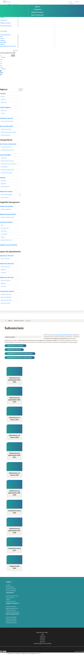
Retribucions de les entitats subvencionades (19, 357)
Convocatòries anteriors (11, 622)
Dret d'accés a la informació (12, 595)
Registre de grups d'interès (12, 608)
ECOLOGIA (42, 639)
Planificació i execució (11, 588)
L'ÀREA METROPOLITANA (42, 632)
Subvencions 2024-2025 (11, 619)
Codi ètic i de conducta (11, 606)
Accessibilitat (77, 655)
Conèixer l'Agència (10, 587)
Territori (2, 38)
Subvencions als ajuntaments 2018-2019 (14, 493)
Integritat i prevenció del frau (12, 612)
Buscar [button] (71, 1)
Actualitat (8, 585)
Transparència (3, 20)
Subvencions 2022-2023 (11, 620)
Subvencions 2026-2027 (11, 617)
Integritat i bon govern (5, 23)
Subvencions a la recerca (14, 349)
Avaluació (8, 599)
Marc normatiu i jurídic (11, 590)
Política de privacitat (79, 659)
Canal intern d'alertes (11, 610)
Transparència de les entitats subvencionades (19, 353)
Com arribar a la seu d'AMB (79, 651)
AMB (1, 36)
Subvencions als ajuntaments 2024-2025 (14, 380)
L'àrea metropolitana (5, 34)
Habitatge (2, 40)
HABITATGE (42, 638)
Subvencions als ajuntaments (15, 345)
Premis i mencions (78, 661)
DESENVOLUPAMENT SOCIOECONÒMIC (42, 643)
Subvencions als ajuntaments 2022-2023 (14, 400)
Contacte (77, 653)
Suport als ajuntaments (5, 25)
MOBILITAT (42, 641)
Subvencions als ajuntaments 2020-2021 (14, 455)
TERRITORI (42, 636)
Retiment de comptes (11, 601)
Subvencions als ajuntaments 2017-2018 (14, 531)
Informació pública (10, 597)
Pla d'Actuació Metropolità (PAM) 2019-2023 (62, 335)
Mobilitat (2, 44)
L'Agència (2, 17)
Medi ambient (3, 42)
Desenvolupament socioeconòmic (8, 46)
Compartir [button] (72, 3)
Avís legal (77, 657)
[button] (42, 2)
